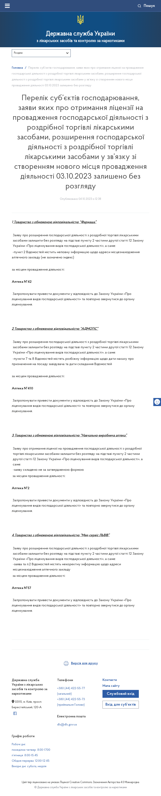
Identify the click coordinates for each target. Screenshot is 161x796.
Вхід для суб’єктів (120, 705)
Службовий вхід (120, 694)
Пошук (149, 6)
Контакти (109, 680)
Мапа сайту (111, 686)
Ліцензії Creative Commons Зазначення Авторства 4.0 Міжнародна (99, 782)
